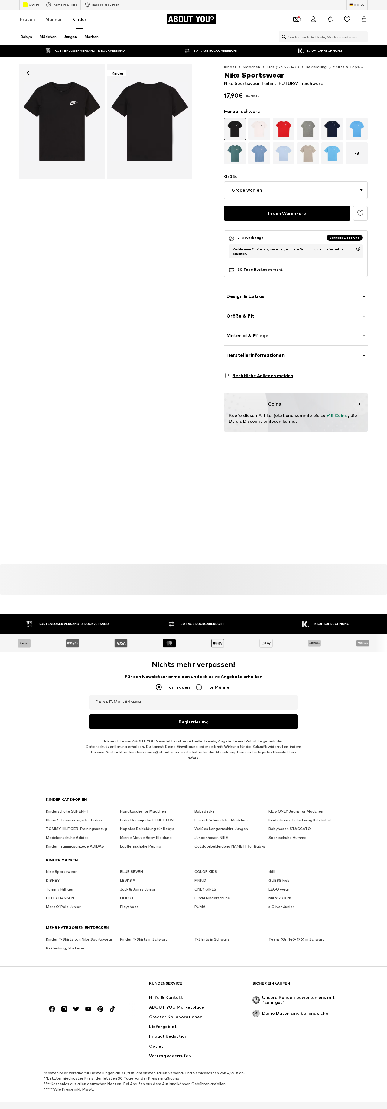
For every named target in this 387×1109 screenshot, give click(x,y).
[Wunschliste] (347, 19)
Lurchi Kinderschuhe (212, 898)
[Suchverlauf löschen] (363, 36)
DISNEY (53, 880)
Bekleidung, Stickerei (65, 948)
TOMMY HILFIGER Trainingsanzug (76, 829)
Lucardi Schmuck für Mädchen (221, 820)
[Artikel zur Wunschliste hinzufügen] (360, 213)
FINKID (200, 880)
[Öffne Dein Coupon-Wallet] (296, 19)
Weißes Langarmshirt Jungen (221, 829)
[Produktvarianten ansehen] (235, 129)
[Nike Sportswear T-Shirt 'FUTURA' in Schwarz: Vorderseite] (62, 121)
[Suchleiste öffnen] (282, 37)
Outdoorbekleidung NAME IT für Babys (229, 846)
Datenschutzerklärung (106, 747)
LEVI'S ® (127, 880)
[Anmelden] (313, 19)
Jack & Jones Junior (138, 889)
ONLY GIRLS (205, 889)
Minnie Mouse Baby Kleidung (146, 838)
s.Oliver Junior (281, 907)
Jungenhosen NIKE (211, 838)
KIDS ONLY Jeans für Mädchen (295, 811)
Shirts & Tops (346, 67)
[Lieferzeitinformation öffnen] (358, 249)
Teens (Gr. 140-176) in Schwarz (296, 939)
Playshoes (129, 907)
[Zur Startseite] (79, 986)
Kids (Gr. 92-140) (283, 67)
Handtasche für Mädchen (143, 811)
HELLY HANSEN (60, 898)
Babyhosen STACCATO (289, 829)
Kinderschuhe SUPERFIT (67, 811)
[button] (296, 190)
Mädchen (251, 67)
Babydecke (204, 811)
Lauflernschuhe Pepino (140, 846)
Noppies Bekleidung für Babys (147, 829)
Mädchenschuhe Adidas (67, 838)
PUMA (200, 907)
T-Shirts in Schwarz (211, 939)
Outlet (34, 4)
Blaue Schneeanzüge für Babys (74, 820)
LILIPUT (127, 898)
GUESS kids (278, 880)
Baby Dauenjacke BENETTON (147, 820)
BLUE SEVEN (131, 872)
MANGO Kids (280, 898)
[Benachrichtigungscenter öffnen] (330, 19)
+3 (356, 153)
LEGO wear (278, 889)
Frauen (27, 19)
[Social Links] (52, 1009)
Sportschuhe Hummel (287, 838)
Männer (53, 19)
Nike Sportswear (61, 872)
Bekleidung (316, 67)
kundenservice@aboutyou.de (156, 752)
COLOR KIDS (205, 872)
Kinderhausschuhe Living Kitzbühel (299, 820)
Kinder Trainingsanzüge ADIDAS (75, 846)
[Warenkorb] (364, 19)
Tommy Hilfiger (60, 889)
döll (271, 872)
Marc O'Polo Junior (63, 907)
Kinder (79, 19)
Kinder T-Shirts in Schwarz (144, 939)
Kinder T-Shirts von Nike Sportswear (79, 939)
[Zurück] (28, 73)
